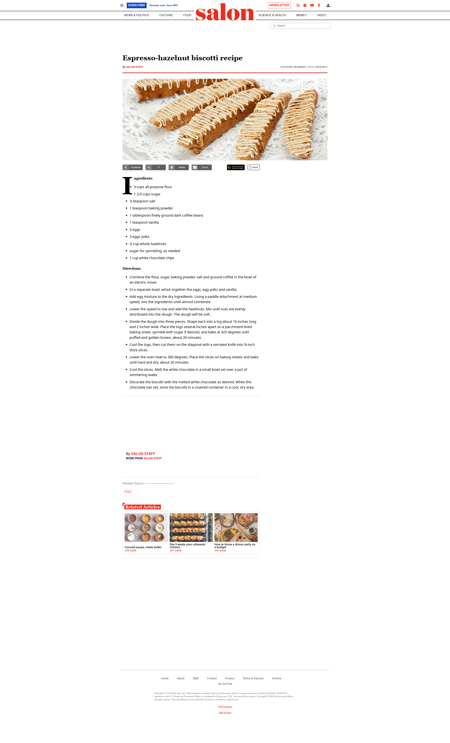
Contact (212, 678)
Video (321, 15)
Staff (195, 678)
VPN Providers (225, 707)
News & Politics (136, 15)
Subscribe (136, 5)
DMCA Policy (225, 713)
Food (187, 15)
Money (301, 15)
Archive (276, 678)
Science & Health (272, 15)
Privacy (229, 678)
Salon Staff (134, 67)
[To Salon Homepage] (225, 12)
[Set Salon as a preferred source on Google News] (236, 167)
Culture (166, 15)
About (180, 678)
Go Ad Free (225, 684)
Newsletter (279, 5)
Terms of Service (253, 678)
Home (165, 678)
